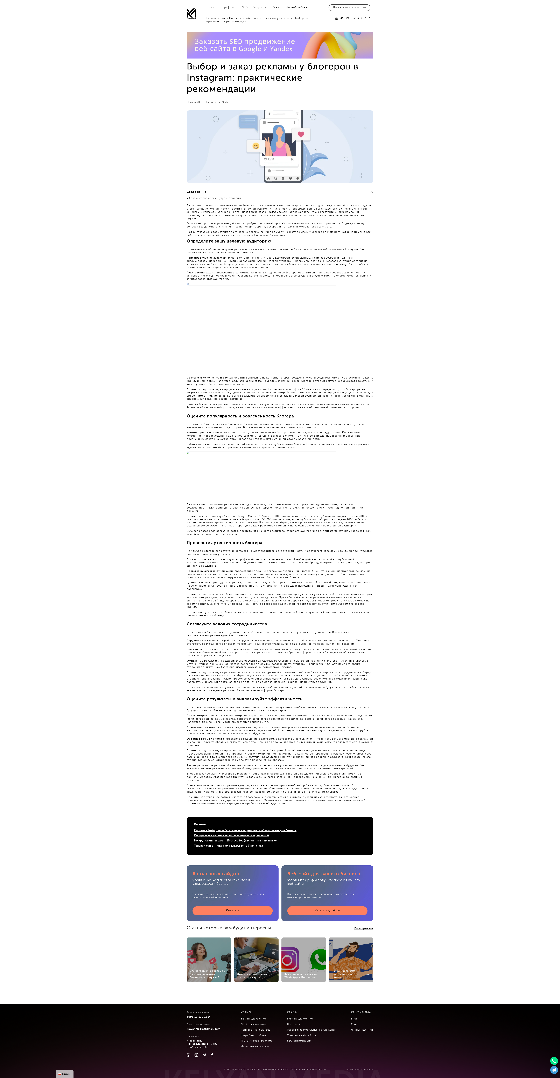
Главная (211, 18)
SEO (245, 7)
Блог (212, 7)
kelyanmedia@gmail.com (203, 1029)
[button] (371, 192)
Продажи (235, 18)
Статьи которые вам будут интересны (215, 198)
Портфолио (228, 7)
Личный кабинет (297, 7)
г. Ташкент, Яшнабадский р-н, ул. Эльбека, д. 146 (202, 1044)
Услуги (257, 7)
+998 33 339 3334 (199, 1017)
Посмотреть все (363, 928)
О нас (277, 7)
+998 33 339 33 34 (358, 18)
